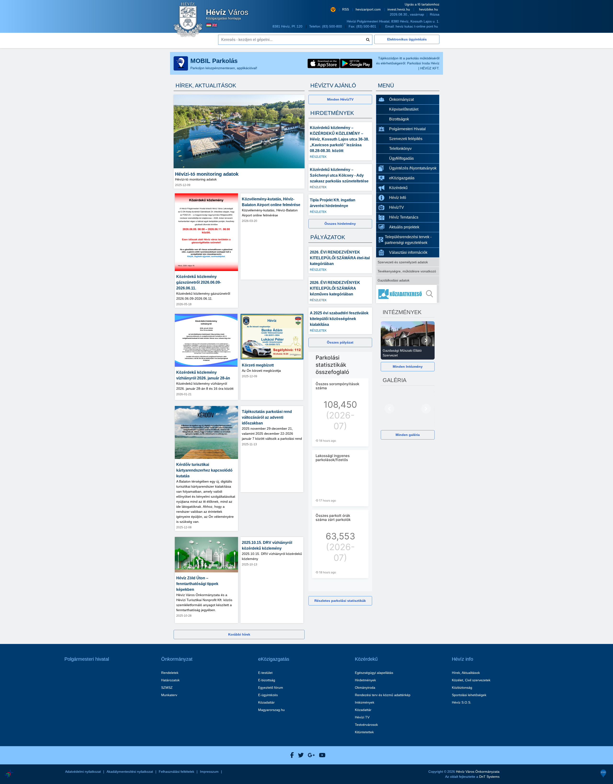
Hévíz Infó (397, 198)
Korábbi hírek (239, 634)
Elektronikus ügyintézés (407, 39)
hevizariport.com (369, 9)
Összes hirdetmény (340, 224)
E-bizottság (266, 680)
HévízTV (396, 207)
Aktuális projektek (404, 227)
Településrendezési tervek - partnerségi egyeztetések (408, 240)
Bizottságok (399, 119)
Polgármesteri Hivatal (407, 129)
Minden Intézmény (408, 366)
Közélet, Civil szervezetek (471, 680)
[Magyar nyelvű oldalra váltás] (208, 25)
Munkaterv (169, 695)
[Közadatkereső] (407, 294)
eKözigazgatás (401, 178)
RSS (346, 9)
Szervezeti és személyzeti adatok (403, 262)
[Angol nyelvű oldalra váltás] (214, 25)
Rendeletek (169, 673)
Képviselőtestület (403, 109)
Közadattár (266, 702)
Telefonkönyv (400, 149)
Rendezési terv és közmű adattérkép (382, 695)
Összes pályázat (340, 342)
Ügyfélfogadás (401, 158)
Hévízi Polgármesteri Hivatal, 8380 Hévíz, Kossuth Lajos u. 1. (393, 21)
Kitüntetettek (364, 732)
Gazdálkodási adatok (393, 280)
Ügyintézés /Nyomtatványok (413, 168)
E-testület (265, 673)
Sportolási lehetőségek (469, 695)
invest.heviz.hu (399, 9)
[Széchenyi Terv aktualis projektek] (31, 759)
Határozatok (170, 680)
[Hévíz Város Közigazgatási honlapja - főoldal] (188, 20)
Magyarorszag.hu (271, 710)
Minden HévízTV (340, 99)
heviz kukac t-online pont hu (417, 26)
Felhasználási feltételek (176, 771)
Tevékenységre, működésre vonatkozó (407, 271)
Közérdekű (398, 188)
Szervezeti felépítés (405, 139)
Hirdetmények (365, 680)
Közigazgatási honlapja (227, 14)
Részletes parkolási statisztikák (340, 601)
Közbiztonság (462, 687)
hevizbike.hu (428, 9)
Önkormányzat (401, 99)
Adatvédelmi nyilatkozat (83, 771)
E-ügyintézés (268, 695)
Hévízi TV (362, 717)
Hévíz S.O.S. (461, 702)
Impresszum (209, 771)
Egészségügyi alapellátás (374, 673)
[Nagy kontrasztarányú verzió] (333, 9)
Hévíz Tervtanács (403, 217)
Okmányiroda (365, 687)
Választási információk (408, 252)
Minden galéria (408, 435)
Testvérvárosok (366, 725)
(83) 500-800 (332, 26)
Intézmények (364, 702)
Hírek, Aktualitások (466, 673)
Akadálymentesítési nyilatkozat (130, 771)
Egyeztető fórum (270, 687)
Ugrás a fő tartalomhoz (422, 4)
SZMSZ (167, 687)
